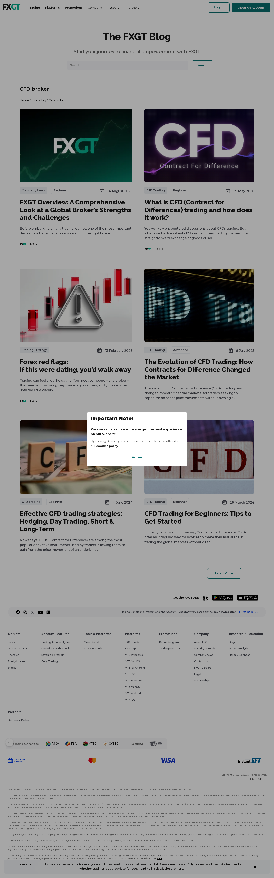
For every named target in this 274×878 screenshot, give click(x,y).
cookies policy (107, 446)
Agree (137, 457)
